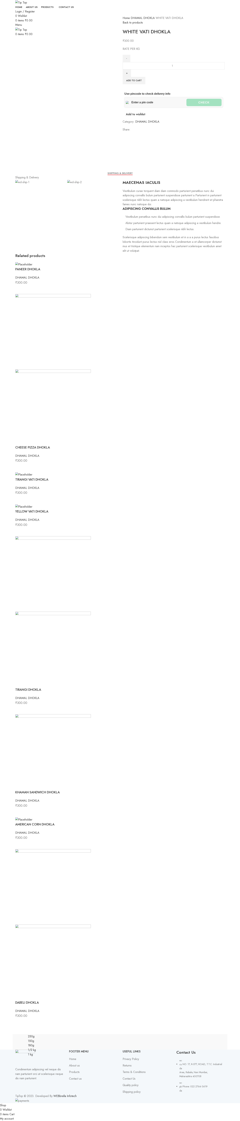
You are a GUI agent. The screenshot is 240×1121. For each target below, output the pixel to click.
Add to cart (134, 80)
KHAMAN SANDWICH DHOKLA (37, 792)
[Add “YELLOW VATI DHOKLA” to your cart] (19, 531)
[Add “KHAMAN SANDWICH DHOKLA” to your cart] (19, 812)
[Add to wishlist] (39, 289)
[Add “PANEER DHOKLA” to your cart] (19, 289)
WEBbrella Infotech (65, 1096)
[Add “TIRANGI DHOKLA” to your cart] (19, 709)
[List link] (201, 1071)
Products (74, 1072)
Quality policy (130, 1085)
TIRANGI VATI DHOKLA (31, 479)
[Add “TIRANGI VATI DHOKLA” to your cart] (19, 499)
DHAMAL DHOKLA (143, 18)
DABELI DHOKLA (27, 1002)
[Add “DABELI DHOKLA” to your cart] (19, 1022)
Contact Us (129, 1079)
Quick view (29, 289)
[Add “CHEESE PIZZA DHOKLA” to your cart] (19, 467)
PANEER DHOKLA (27, 269)
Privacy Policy (131, 1059)
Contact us (75, 1079)
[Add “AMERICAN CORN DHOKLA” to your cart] (19, 844)
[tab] (120, 173)
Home (127, 18)
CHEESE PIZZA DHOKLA (32, 447)
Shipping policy (132, 1092)
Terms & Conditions (134, 1072)
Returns (127, 1066)
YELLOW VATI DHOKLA (31, 511)
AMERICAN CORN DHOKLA (34, 824)
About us (74, 1066)
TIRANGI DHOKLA (28, 689)
